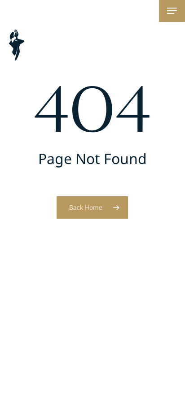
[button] (172, 10)
